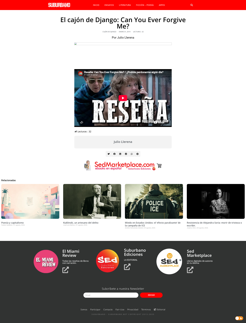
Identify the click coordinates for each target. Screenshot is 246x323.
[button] (191, 5)
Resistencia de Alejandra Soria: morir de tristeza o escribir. (214, 224)
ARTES (162, 5)
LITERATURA (125, 5)
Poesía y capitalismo (12, 222)
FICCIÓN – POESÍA (145, 5)
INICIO (96, 5)
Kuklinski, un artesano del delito (80, 222)
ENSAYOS (109, 5)
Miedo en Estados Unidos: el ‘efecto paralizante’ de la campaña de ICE (153, 224)
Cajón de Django (109, 32)
